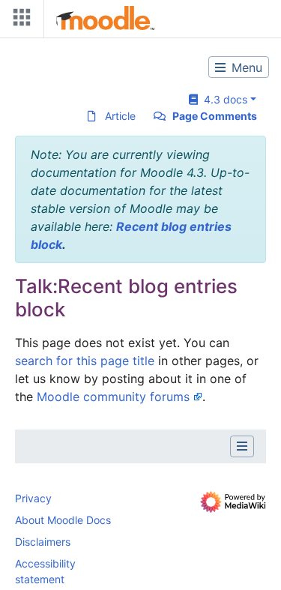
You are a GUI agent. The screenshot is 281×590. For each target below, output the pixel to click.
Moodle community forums (113, 396)
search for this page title (84, 360)
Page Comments (214, 115)
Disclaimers (42, 541)
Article (120, 115)
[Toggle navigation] (18, 20)
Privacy (33, 498)
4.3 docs (222, 99)
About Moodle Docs (63, 520)
